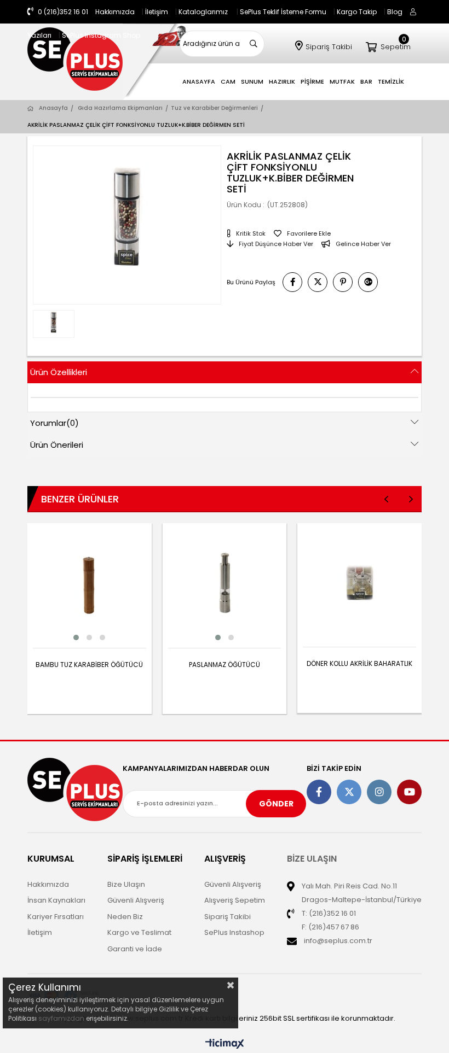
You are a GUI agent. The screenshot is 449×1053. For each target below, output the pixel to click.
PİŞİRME (312, 81)
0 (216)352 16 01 (62, 11)
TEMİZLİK (391, 81)
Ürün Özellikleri (58, 372)
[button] (76, 637)
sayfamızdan (61, 1018)
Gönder (276, 803)
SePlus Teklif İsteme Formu (283, 11)
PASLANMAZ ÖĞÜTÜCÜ (224, 664)
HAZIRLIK (282, 81)
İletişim (156, 11)
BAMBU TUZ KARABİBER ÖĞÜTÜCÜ (89, 664)
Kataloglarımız (203, 11)
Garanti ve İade (134, 949)
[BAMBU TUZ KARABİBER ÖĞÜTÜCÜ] (89, 585)
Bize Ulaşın (126, 884)
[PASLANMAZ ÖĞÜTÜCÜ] (224, 585)
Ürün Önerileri (56, 445)
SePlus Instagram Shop (101, 35)
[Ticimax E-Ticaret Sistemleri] (224, 1044)
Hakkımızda (115, 11)
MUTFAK (342, 81)
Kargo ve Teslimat (139, 932)
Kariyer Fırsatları (55, 916)
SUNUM (252, 81)
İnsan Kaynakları (56, 900)
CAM (228, 81)
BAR (366, 81)
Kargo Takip (357, 11)
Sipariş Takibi (329, 47)
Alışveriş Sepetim (234, 900)
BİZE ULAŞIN (312, 858)
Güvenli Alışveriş (135, 900)
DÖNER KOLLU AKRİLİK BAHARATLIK (359, 663)
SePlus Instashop (234, 932)
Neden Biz (125, 916)
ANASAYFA (198, 81)
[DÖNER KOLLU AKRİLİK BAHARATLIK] (359, 585)
